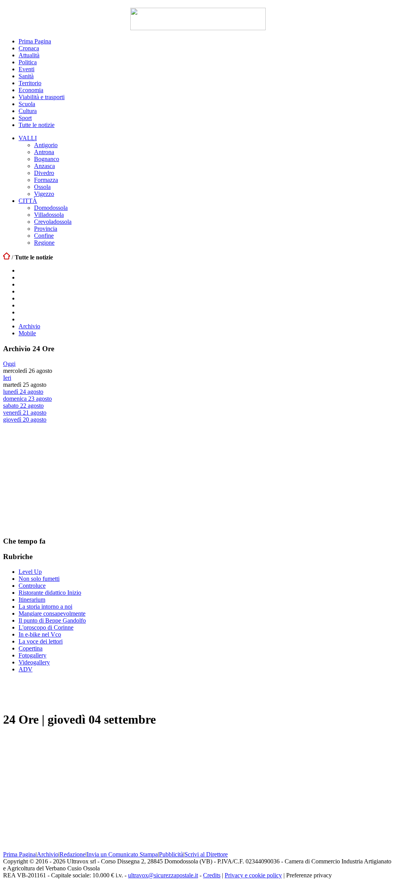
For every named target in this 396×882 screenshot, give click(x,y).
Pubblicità (171, 854)
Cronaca (29, 48)
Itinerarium (32, 599)
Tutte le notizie (37, 125)
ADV (25, 669)
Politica (28, 62)
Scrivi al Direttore (206, 854)
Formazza (46, 180)
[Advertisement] (61, 479)
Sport (25, 118)
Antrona (44, 152)
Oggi (9, 363)
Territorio (30, 83)
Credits (211, 875)
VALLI (28, 138)
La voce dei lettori (41, 641)
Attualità (29, 55)
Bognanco (46, 159)
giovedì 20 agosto (24, 419)
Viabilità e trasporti (42, 97)
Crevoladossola (53, 221)
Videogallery (34, 662)
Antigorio (46, 145)
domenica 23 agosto (27, 398)
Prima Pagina (35, 41)
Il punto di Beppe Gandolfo (52, 620)
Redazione (72, 854)
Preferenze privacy (309, 875)
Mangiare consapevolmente (52, 613)
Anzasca (44, 166)
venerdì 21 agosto (24, 412)
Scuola (27, 104)
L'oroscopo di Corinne (46, 627)
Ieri (7, 377)
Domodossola (51, 207)
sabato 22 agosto (23, 405)
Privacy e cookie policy (253, 875)
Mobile (27, 333)
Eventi (26, 69)
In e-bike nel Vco (40, 634)
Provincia (45, 228)
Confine (44, 235)
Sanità (26, 76)
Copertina (31, 648)
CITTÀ (28, 200)
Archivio (29, 326)
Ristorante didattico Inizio (50, 592)
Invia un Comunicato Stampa (122, 854)
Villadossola (49, 214)
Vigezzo (44, 193)
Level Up (30, 571)
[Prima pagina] (6, 257)
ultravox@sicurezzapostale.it (163, 875)
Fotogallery (32, 655)
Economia (31, 90)
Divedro (44, 173)
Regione (44, 242)
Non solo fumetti (39, 578)
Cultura (28, 111)
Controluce (32, 585)
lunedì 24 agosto (23, 391)
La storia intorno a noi (45, 606)
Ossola (42, 187)
